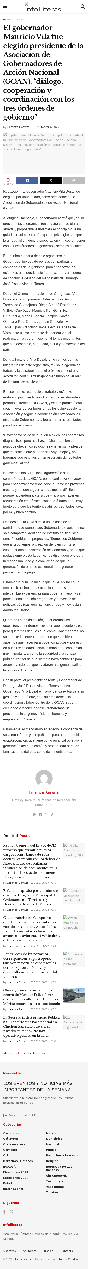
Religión (52, 1161)
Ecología (9, 1166)
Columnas (11, 1138)
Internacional (13, 1189)
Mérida (51, 1133)
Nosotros (9, 1250)
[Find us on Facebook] (4, 1212)
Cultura (9, 1155)
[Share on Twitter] (51, 180)
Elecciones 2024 (16, 1177)
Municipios (54, 1138)
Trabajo (48, 1250)
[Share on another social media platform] (74, 180)
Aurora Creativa (68, 1259)
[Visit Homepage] (44, 6)
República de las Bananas (59, 1168)
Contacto (10, 1149)
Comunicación (14, 1144)
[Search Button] (83, 6)
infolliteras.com (23, 1259)
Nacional (52, 1144)
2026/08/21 (40, 1041)
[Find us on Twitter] (11, 1212)
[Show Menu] (5, 6)
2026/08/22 (41, 909)
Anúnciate (30, 1250)
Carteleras (11, 1133)
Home (7, 19)
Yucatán (19, 19)
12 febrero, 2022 (48, 127)
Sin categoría (56, 1175)
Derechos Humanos (18, 1161)
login (17, 1053)
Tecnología (54, 1181)
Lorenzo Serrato (18, 127)
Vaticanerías (55, 1186)
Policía (51, 1149)
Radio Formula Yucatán (63, 1155)
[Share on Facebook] (27, 180)
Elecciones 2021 (15, 1172)
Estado (8, 1183)
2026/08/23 (41, 882)
